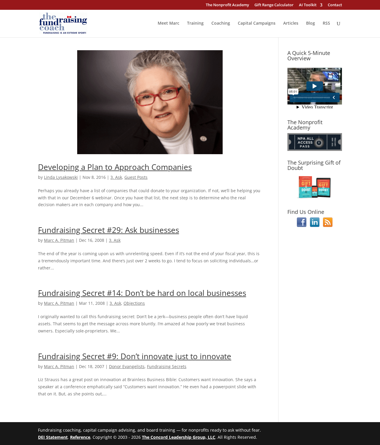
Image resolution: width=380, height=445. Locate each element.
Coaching (220, 23)
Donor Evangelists (127, 366)
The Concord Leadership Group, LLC (178, 437)
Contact (335, 5)
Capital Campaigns (257, 23)
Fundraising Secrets (166, 366)
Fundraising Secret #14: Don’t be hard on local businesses (142, 293)
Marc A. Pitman (59, 240)
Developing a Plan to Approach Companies (115, 167)
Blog (310, 23)
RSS (326, 23)
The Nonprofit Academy (227, 5)
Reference (80, 437)
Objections (134, 303)
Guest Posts (136, 177)
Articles (290, 23)
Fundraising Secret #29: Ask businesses (108, 230)
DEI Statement (53, 437)
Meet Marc (168, 23)
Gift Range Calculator (274, 5)
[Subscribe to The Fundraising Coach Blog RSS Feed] (327, 225)
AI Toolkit (307, 5)
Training (195, 23)
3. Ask (116, 177)
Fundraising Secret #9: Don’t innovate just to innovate (134, 356)
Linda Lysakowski (61, 177)
